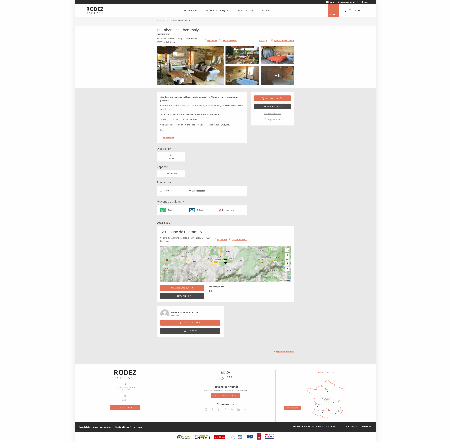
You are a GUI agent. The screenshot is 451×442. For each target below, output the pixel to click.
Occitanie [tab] (330, 373)
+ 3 (277, 75)
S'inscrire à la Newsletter (225, 396)
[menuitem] (93, 10)
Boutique (350, 426)
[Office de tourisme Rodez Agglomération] (125, 374)
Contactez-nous (125, 407)
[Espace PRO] (358, 426)
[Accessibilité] (345, 10)
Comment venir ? (292, 408)
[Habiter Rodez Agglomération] (289, 426)
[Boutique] (342, 426)
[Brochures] (325, 426)
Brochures (333, 426)
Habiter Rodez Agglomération (307, 426)
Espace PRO (367, 426)
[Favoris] (351, 10)
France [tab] (320, 373)
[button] (355, 11)
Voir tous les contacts (272, 113)
